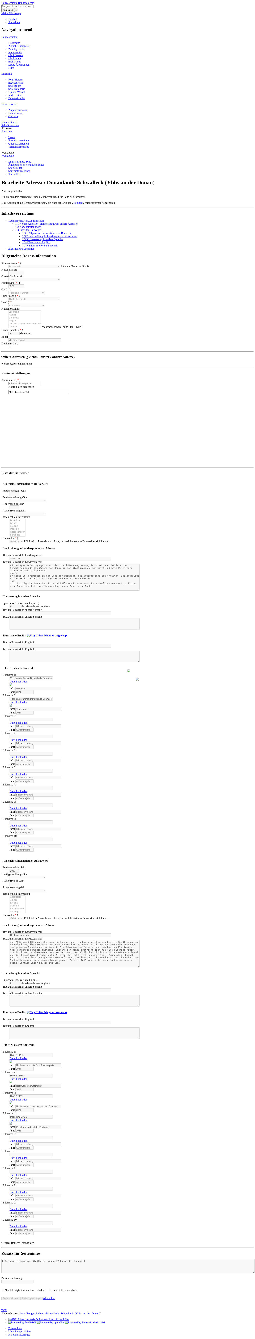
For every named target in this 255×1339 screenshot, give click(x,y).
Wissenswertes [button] (9, 104)
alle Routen (14, 58)
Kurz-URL (14, 174)
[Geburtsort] (17, 520)
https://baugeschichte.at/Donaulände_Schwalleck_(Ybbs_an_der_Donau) (60, 1313)
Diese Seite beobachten (64, 1290)
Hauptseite (14, 42)
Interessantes (15, 52)
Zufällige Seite (16, 49)
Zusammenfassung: (12, 1278)
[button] (16, 363)
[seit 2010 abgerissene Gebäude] (24, 323)
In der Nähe (14, 95)
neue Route (14, 85)
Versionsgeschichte (18, 146)
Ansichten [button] (6, 131)
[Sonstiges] (17, 534)
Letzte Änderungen (18, 64)
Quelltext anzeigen (18, 143)
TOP (4, 1310)
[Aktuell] (24, 314)
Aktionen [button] (6, 128)
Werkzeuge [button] (7, 152)
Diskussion (13, 125)
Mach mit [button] (6, 73)
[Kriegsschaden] (17, 532)
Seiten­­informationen (19, 170)
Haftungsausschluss (19, 1334)
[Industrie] (17, 529)
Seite (4, 125)
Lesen (11, 137)
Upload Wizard (16, 92)
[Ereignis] (17, 526)
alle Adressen (15, 55)
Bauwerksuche (16, 98)
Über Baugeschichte (19, 1331)
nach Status (14, 61)
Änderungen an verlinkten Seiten (26, 164)
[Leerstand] (24, 312)
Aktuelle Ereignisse (19, 45)
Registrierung (15, 79)
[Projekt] (24, 320)
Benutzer (78, 202)
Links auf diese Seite (19, 161)
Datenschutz (15, 1328)
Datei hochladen (18, 681)
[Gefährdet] (24, 317)
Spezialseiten (15, 167)
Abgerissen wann (17, 110)
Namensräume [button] (9, 122)
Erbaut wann (15, 113)
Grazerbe (13, 116)
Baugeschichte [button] (9, 36)
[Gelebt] (17, 523)
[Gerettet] (24, 326)
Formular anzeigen (18, 140)
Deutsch (12, 19)
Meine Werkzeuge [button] (11, 13)
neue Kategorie (16, 88)
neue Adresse (15, 82)
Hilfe (11, 67)
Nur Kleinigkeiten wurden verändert (25, 1290)
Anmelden (8, 10)
